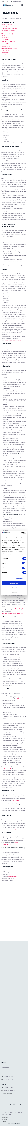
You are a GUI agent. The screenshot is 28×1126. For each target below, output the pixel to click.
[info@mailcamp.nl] (11, 1)
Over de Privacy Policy (7, 24)
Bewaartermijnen (5, 32)
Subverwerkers (5, 39)
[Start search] (22, 5)
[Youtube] (17, 1104)
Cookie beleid (4, 1117)
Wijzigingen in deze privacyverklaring (10, 54)
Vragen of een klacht (6, 46)
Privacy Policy (19, 453)
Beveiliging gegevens (6, 43)
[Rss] (20, 1104)
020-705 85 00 (5, 1)
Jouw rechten (4, 44)
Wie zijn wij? (4, 26)
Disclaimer (4, 1119)
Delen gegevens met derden (8, 41)
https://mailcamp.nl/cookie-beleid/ (13, 340)
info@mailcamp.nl (17, 1)
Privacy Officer (5, 50)
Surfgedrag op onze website (8, 30)
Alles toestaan (14, 583)
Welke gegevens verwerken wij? (9, 28)
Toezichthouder (5, 52)
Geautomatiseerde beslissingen (9, 48)
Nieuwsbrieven (5, 37)
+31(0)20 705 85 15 (8, 1087)
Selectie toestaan (14, 587)
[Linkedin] (10, 1104)
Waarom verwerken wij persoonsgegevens (11, 33)
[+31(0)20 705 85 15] (2, 1087)
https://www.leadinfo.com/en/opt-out (11, 514)
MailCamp (17, 1123)
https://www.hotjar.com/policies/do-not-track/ (12, 613)
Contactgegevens (5, 55)
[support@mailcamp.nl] (2, 1090)
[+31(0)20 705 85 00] (2, 1076)
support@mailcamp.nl (9, 1090)
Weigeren (14, 592)
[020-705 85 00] (1, 1)
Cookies (3, 35)
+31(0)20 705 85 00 (8, 1076)
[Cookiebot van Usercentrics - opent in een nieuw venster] (20, 533)
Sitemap (3, 1121)
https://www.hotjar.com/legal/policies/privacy (12, 608)
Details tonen (19, 578)
